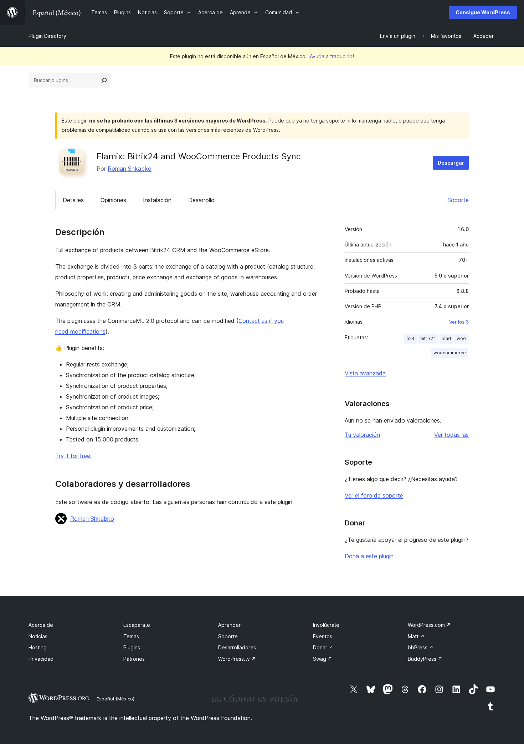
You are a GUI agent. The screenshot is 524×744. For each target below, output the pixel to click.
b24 (410, 338)
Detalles (73, 200)
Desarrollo (201, 200)
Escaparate (136, 625)
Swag (322, 659)
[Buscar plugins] (104, 80)
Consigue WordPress (483, 12)
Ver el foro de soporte (374, 495)
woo (461, 338)
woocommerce (449, 352)
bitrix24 (428, 338)
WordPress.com (429, 625)
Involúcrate (326, 625)
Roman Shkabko (129, 168)
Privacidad (41, 659)
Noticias (38, 636)
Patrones (134, 659)
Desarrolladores (237, 647)
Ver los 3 (459, 322)
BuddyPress (425, 659)
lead (446, 338)
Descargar (451, 163)
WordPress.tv (237, 659)
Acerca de (41, 625)
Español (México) (115, 698)
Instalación (157, 200)
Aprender (229, 625)
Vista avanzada (365, 373)
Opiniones (113, 200)
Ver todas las (451, 434)
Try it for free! (73, 455)
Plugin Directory (47, 36)
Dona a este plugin (369, 556)
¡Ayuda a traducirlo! (331, 56)
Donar (323, 647)
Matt (416, 636)
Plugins (131, 647)
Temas (131, 636)
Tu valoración (362, 434)
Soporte (458, 200)
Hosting (38, 647)
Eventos (322, 636)
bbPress (420, 647)
